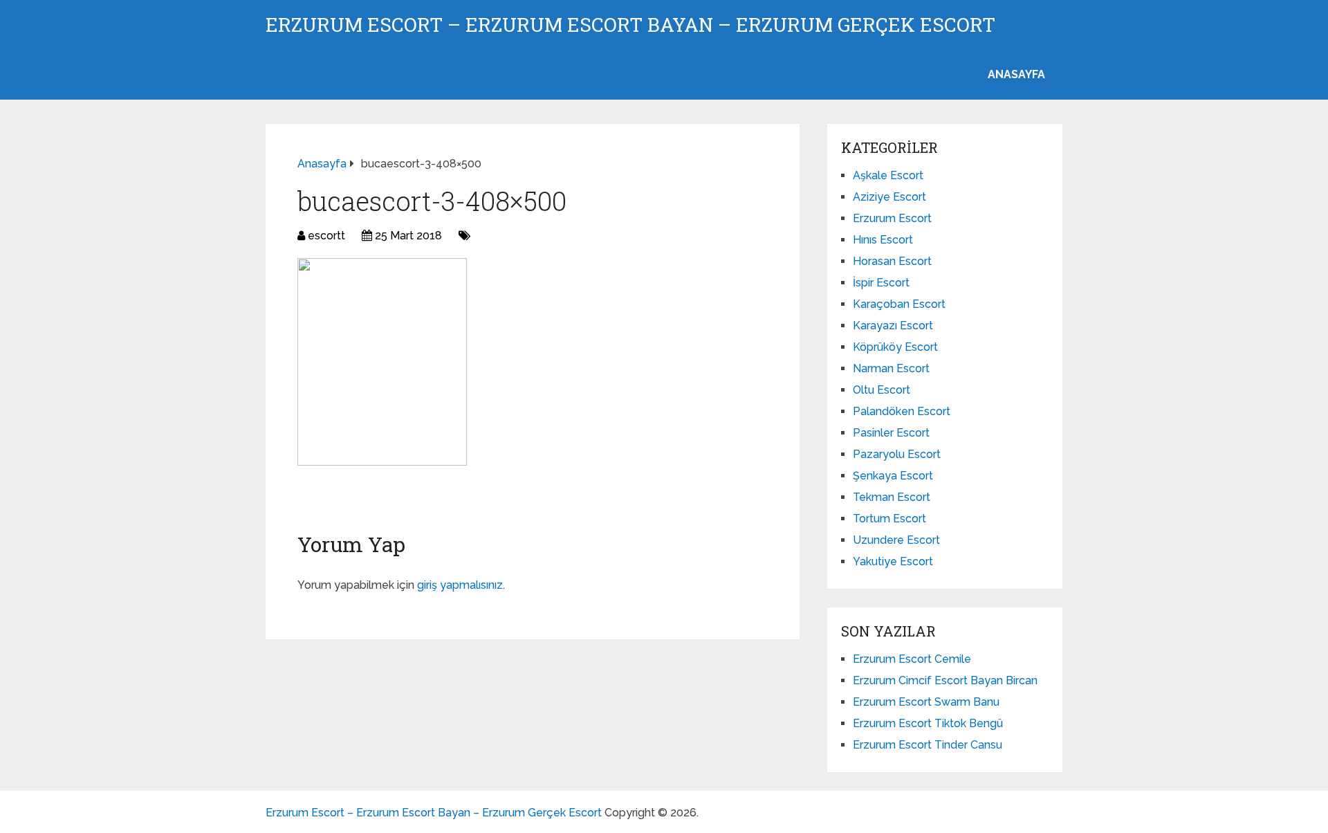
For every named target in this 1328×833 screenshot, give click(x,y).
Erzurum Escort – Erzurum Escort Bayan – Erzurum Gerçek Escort (630, 25)
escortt (326, 235)
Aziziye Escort (889, 196)
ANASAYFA (1016, 74)
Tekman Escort (891, 497)
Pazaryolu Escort (897, 454)
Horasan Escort (892, 261)
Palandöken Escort (901, 411)
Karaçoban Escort (899, 304)
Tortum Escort (889, 518)
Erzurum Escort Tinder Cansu (927, 744)
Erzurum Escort (892, 218)
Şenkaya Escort (893, 475)
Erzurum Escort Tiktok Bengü (928, 723)
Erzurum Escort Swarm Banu (926, 701)
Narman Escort (891, 368)
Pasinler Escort (891, 432)
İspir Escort (881, 282)
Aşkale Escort (888, 175)
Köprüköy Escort (895, 347)
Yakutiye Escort (893, 561)
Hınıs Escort (883, 239)
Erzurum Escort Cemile (912, 659)
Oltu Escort (881, 389)
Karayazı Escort (893, 325)
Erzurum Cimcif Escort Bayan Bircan (945, 680)
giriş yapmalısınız (460, 585)
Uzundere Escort (896, 540)
